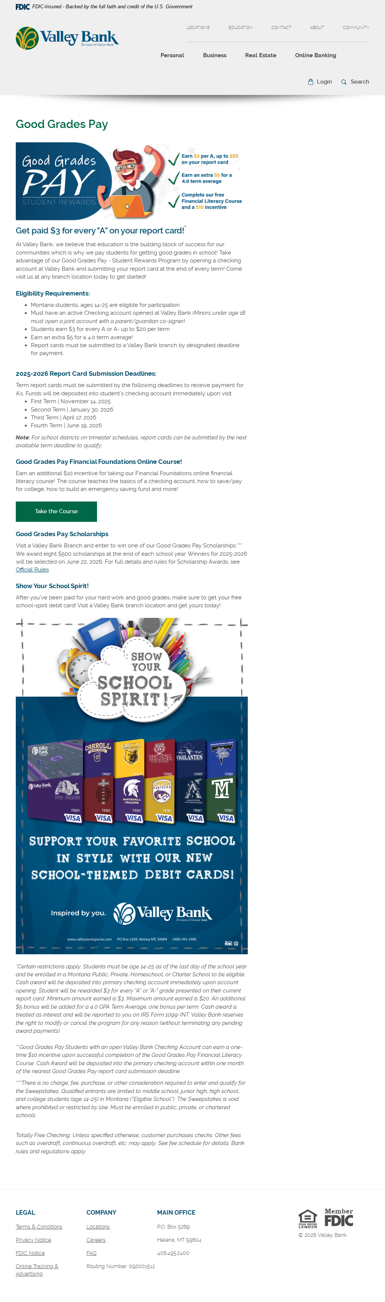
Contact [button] (281, 27)
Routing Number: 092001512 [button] (120, 1266)
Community (356, 27)
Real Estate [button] (260, 55)
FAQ (91, 1253)
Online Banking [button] (315, 55)
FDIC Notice (30, 1253)
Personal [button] (172, 55)
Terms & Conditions (39, 1227)
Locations (198, 27)
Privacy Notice (33, 1240)
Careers (96, 1240)
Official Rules (32, 569)
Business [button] (214, 55)
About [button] (317, 27)
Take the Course (66, 511)
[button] (320, 82)
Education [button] (241, 27)
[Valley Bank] (67, 39)
